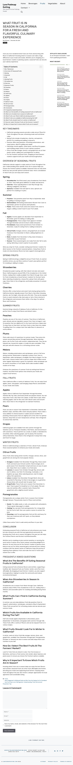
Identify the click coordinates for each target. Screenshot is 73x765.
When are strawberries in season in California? (19, 114)
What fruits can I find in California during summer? (21, 116)
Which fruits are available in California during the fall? (21, 118)
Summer (7, 75)
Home (23, 3)
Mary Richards (6, 40)
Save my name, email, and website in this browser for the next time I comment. (25, 725)
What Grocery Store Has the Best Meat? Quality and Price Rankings (63, 98)
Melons (7, 91)
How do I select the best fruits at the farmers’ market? (22, 122)
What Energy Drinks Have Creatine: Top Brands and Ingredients (63, 84)
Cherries (7, 83)
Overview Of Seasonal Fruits (13, 71)
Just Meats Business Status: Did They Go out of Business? (63, 77)
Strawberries (9, 81)
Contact (24, 8)
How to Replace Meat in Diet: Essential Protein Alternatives (63, 70)
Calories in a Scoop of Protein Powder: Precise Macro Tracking (63, 91)
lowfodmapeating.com (10, 761)
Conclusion (9, 108)
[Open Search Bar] (21, 12)
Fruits (42, 3)
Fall (6, 77)
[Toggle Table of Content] (40, 67)
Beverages (33, 3)
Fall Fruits (8, 93)
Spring (7, 73)
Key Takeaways (9, 69)
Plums (7, 89)
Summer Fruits (9, 85)
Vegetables (52, 3)
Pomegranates (9, 106)
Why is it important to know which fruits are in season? (22, 124)
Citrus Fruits (9, 103)
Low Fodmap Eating (9, 5)
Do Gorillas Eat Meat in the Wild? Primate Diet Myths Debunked (63, 105)
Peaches (7, 87)
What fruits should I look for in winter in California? (21, 120)
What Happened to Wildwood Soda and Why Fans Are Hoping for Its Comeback (26, 680)
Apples (7, 95)
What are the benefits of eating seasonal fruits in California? (24, 112)
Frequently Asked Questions (13, 110)
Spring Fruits (9, 79)
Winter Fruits (9, 101)
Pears (7, 97)
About (62, 3)
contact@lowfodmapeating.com (15, 750)
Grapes (7, 99)
